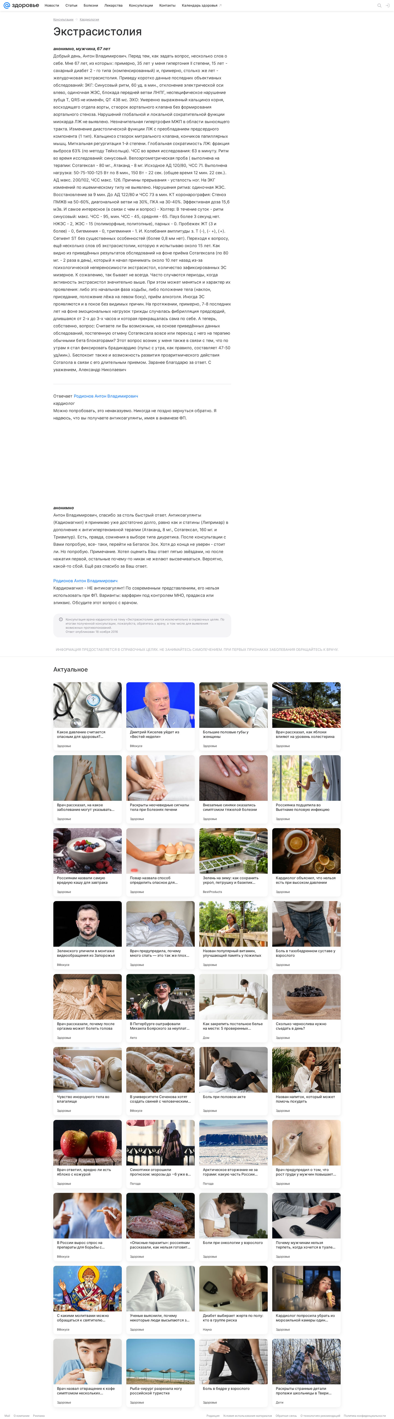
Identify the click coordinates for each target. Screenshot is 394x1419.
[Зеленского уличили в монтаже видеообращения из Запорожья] (87, 935)
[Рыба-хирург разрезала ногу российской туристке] (160, 1373)
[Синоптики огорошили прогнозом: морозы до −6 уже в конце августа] (160, 1154)
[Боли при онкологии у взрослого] (233, 1227)
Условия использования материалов (247, 1415)
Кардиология (89, 19)
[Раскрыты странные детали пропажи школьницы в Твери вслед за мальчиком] (306, 1373)
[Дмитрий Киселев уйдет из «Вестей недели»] (160, 716)
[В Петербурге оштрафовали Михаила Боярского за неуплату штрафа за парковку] (160, 1008)
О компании (21, 1415)
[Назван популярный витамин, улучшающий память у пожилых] (233, 935)
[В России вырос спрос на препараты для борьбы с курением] (87, 1227)
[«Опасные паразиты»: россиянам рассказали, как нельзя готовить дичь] (160, 1227)
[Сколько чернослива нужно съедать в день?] (306, 1008)
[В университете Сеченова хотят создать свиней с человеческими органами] (160, 1081)
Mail (7, 1415)
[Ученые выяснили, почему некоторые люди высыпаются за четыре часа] (160, 1300)
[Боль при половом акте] (233, 1081)
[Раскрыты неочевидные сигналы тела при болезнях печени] (160, 789)
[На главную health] (24, 5)
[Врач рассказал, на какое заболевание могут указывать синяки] (87, 789)
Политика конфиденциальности (365, 1415)
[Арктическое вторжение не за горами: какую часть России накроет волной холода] (233, 1154)
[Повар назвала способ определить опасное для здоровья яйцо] (160, 862)
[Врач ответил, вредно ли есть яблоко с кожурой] (87, 1154)
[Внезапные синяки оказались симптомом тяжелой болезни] (233, 789)
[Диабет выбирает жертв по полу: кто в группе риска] (233, 1300)
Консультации (63, 19)
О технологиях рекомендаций (320, 1415)
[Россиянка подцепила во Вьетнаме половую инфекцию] (306, 789)
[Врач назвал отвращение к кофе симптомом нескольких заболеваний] (87, 1373)
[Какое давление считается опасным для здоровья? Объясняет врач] (87, 716)
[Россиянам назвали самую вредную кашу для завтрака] (87, 862)
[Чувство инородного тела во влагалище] (87, 1081)
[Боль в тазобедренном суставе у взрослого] (306, 935)
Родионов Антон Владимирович (106, 396)
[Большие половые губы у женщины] (233, 716)
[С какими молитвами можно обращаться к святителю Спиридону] (87, 1300)
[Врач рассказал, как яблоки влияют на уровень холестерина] (306, 716)
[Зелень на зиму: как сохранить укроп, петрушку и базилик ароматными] (233, 862)
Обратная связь (286, 1415)
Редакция (213, 1415)
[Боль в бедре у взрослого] (233, 1373)
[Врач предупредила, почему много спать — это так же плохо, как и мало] (160, 935)
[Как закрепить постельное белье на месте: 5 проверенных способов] (233, 1008)
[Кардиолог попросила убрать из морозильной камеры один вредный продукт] (306, 1300)
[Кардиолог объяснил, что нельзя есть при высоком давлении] (306, 862)
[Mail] (7, 5)
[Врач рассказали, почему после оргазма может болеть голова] (87, 1008)
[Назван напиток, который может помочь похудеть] (306, 1081)
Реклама (39, 1415)
